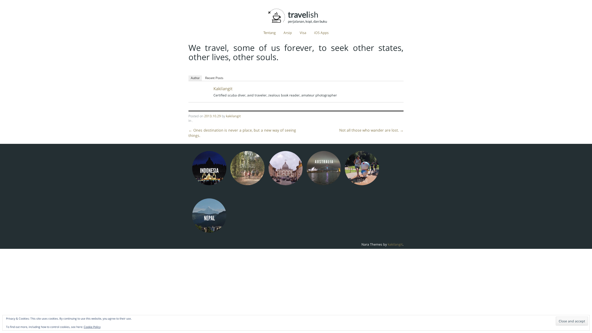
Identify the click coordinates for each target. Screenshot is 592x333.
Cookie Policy (92, 327)
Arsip (288, 32)
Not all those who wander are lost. (371, 130)
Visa (303, 32)
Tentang (269, 32)
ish (303, 14)
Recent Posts (214, 78)
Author (195, 78)
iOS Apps (321, 32)
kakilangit (222, 88)
